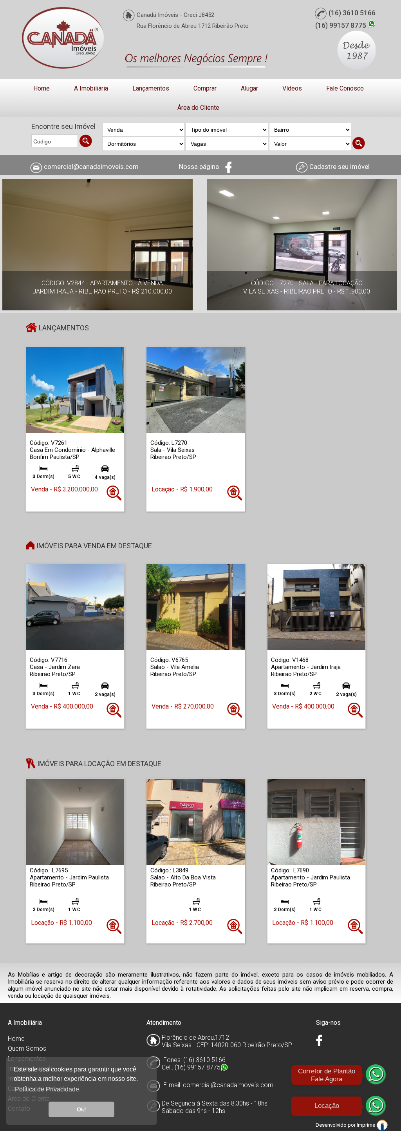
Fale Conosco (345, 88)
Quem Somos (27, 1048)
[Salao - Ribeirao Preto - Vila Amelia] (195, 607)
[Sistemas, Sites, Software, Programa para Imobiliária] (382, 1125)
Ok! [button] (81, 1109)
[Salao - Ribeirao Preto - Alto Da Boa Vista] (195, 821)
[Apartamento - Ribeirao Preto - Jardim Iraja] (316, 607)
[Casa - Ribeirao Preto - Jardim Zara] (75, 607)
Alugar (249, 88)
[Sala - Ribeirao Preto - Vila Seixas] (195, 389)
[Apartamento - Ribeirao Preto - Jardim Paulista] (75, 821)
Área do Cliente (198, 107)
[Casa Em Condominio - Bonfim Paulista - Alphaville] (75, 389)
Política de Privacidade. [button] (48, 1089)
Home (41, 88)
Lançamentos (150, 88)
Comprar (205, 88)
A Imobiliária (91, 88)
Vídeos (292, 88)
